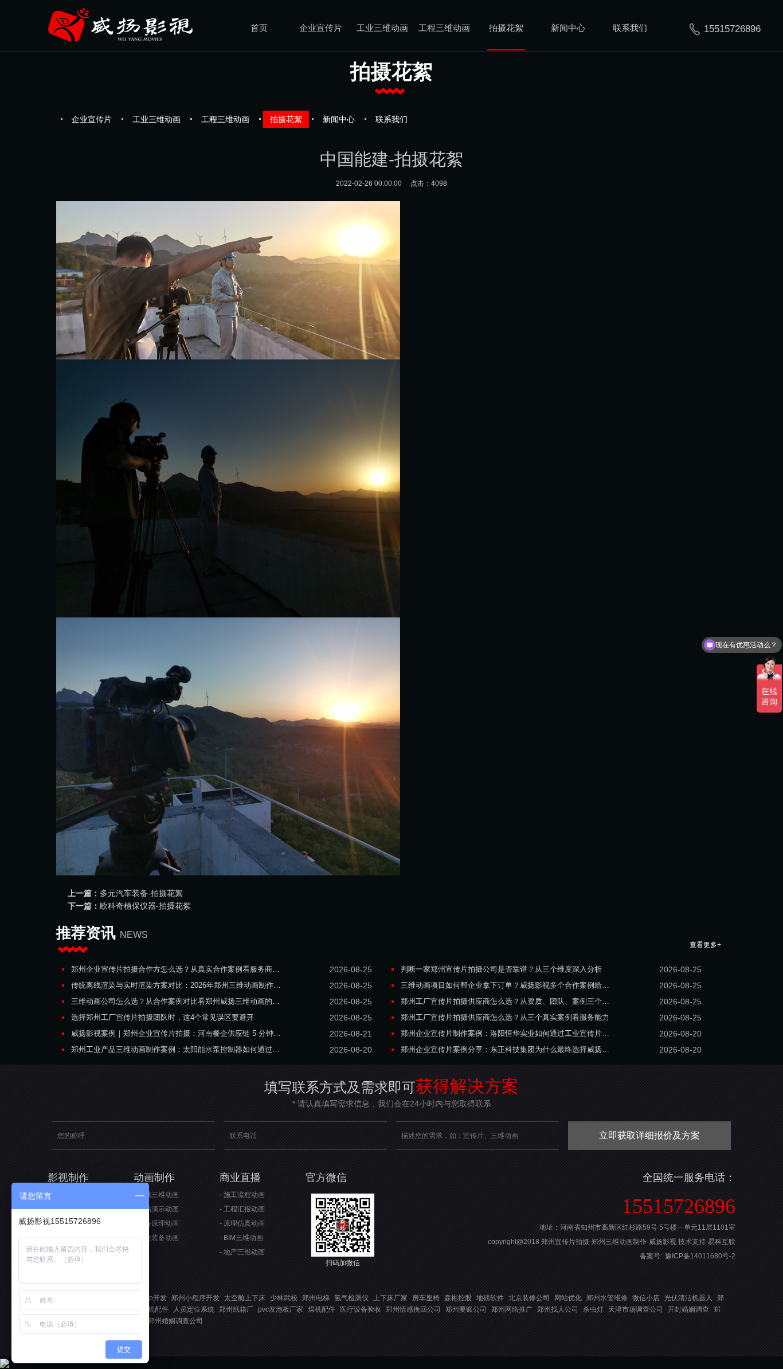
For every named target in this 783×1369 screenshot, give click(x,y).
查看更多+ (705, 945)
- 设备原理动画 (156, 1223)
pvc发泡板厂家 (280, 1309)
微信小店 (646, 1298)
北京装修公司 (529, 1298)
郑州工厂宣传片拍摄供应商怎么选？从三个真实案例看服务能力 (505, 1017)
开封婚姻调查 (688, 1309)
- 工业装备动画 (156, 1238)
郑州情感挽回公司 (413, 1309)
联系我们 (630, 28)
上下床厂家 (390, 1298)
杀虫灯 (593, 1309)
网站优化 (568, 1298)
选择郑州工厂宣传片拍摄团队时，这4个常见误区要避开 (162, 1017)
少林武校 (283, 1298)
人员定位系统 (193, 1309)
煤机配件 (155, 1309)
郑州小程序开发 (195, 1298)
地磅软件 (490, 1298)
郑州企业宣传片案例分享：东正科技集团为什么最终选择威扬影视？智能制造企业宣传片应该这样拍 (506, 1049)
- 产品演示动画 (156, 1209)
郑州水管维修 (607, 1298)
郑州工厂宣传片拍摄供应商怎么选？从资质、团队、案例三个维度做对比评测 (506, 1001)
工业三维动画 (382, 28)
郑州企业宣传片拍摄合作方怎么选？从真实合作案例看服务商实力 (176, 969)
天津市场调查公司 (635, 1309)
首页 (259, 28)
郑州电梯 (316, 1298)
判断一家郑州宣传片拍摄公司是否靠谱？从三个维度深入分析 (501, 969)
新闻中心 (568, 28)
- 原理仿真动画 (242, 1223)
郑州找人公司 (557, 1309)
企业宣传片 (320, 28)
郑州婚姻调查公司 (175, 1321)
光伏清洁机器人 (688, 1298)
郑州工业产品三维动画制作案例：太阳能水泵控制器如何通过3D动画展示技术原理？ (176, 1049)
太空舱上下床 (244, 1298)
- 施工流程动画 (242, 1195)
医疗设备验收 (360, 1309)
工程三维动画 (444, 28)
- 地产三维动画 (242, 1252)
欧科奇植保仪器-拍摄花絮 (145, 905)
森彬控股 (458, 1298)
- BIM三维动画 (241, 1238)
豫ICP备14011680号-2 (700, 1256)
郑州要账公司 (466, 1309)
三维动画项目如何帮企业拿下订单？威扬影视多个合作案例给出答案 (506, 985)
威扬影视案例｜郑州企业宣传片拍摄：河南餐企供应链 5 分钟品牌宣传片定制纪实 (176, 1033)
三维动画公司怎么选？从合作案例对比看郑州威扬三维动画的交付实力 (176, 1001)
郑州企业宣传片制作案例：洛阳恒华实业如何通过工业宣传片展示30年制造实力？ (506, 1033)
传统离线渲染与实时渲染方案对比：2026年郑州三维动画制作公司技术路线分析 (176, 985)
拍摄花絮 (506, 28)
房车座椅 (426, 1298)
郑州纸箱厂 (236, 1309)
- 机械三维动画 (156, 1195)
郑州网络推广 (512, 1309)
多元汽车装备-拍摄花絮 (141, 893)
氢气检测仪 (351, 1298)
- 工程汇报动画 (242, 1209)
